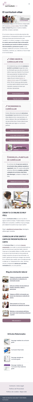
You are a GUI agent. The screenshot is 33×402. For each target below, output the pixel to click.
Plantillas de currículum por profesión (18, 187)
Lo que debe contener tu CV (17, 135)
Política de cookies (12, 392)
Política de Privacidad (16, 389)
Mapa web (23, 392)
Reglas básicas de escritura (17, 130)
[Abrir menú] (29, 4)
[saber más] (17, 147)
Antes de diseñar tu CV (18, 93)
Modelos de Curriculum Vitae (18, 181)
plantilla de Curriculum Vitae (14, 229)
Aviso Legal (20, 386)
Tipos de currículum (18, 99)
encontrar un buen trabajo (12, 26)
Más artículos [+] (16, 320)
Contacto (12, 386)
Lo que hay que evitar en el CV (17, 140)
